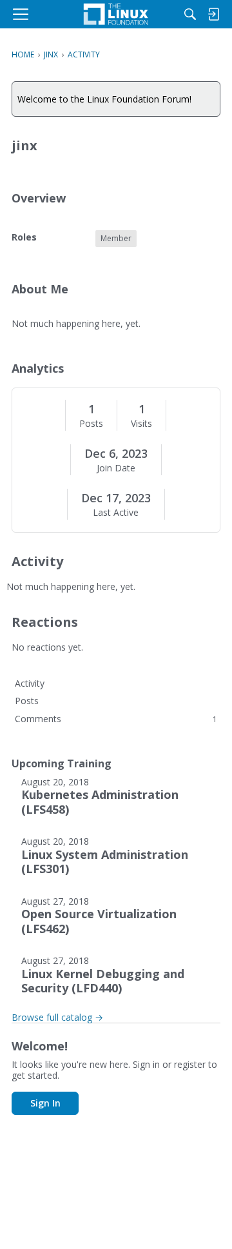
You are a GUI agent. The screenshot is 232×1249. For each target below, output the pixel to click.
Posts (91, 423)
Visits (141, 423)
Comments (116, 719)
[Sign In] (213, 14)
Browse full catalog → (57, 1017)
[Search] (190, 14)
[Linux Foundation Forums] (116, 14)
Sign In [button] (45, 1103)
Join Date (116, 468)
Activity (29, 683)
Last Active (116, 512)
